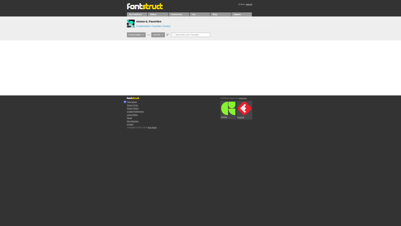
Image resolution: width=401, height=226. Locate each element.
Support (237, 14)
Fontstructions (143, 26)
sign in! (249, 4)
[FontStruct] (148, 9)
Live (194, 14)
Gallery (153, 14)
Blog (215, 14)
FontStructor (176, 14)
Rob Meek (152, 127)
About (129, 118)
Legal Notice (132, 115)
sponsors (243, 98)
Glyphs (224, 117)
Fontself (240, 117)
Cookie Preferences (135, 111)
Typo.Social (132, 102)
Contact (166, 26)
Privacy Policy (133, 108)
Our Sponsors (133, 121)
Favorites (156, 26)
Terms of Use (132, 105)
